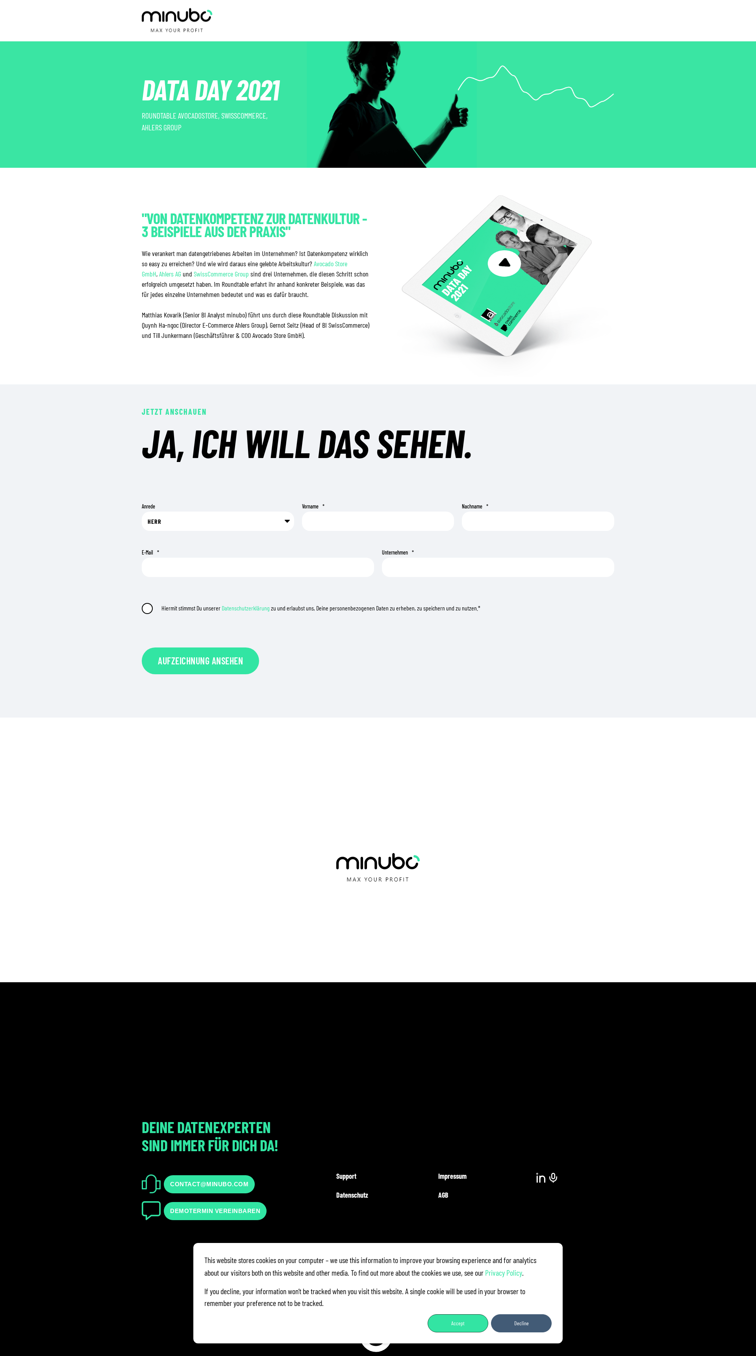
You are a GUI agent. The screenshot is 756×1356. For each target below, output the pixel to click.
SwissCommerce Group (221, 273)
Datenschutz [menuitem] (352, 1195)
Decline (521, 1323)
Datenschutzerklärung (246, 608)
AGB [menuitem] (443, 1195)
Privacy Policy (503, 1272)
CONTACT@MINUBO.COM (209, 1184)
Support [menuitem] (346, 1176)
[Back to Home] (177, 28)
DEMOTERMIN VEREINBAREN (215, 1211)
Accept (458, 1323)
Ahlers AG (170, 273)
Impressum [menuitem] (452, 1176)
